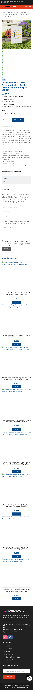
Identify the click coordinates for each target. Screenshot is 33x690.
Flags (3, 79)
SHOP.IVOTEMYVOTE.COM (13, 685)
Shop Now (16, 302)
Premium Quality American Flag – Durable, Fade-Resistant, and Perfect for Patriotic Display (16, 378)
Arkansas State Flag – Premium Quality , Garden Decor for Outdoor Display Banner (16, 420)
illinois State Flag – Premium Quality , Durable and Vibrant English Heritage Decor (16, 336)
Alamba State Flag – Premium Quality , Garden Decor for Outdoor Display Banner (16, 505)
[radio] (5, 113)
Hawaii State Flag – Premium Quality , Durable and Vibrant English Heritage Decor (17, 590)
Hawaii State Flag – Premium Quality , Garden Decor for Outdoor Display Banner (16, 548)
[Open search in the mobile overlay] (30, 6)
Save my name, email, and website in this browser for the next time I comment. (17, 222)
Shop (8, 12)
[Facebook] (10, 637)
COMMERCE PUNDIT (22, 687)
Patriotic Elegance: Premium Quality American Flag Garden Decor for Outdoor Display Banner (16, 463)
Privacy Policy (25, 245)
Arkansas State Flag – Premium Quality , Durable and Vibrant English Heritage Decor (16, 293)
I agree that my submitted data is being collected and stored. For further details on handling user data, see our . (17, 243)
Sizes (4, 110)
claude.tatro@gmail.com (14, 629)
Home (3, 12)
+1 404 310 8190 (11, 632)
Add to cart (18, 119)
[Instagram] (5, 637)
